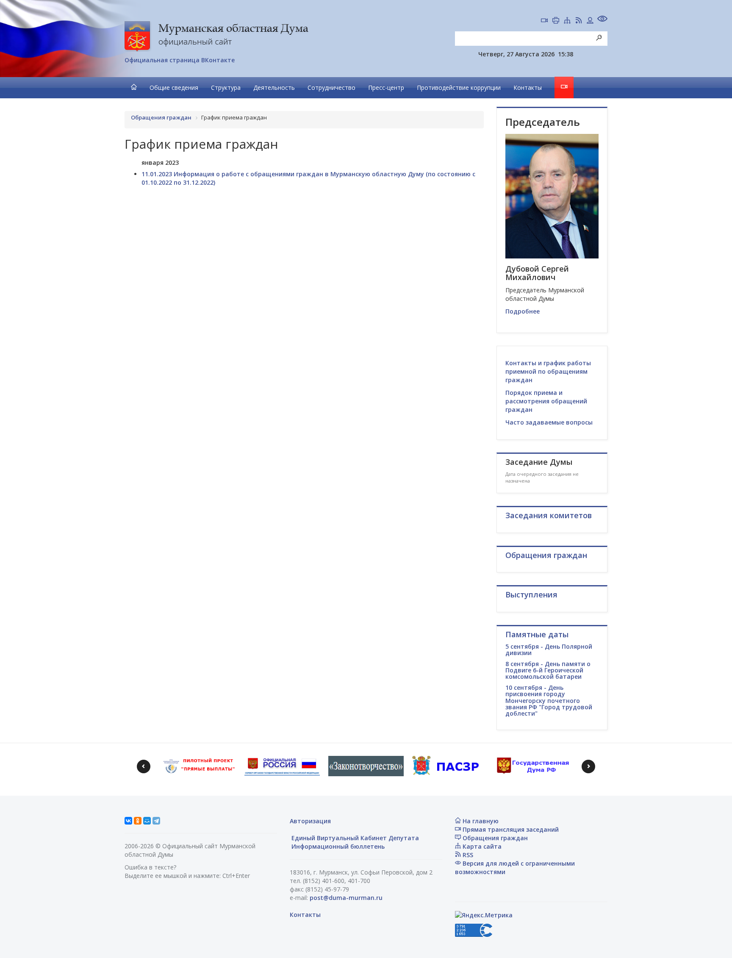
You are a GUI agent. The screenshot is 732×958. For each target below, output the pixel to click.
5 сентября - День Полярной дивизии (548, 649)
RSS (467, 855)
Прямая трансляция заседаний (510, 829)
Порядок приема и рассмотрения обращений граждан (546, 401)
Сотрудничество (331, 87)
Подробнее (522, 311)
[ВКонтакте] (128, 821)
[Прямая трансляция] (544, 21)
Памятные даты (536, 634)
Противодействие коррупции (459, 87)
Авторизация (310, 821)
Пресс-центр (386, 87)
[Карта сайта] (567, 21)
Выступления (531, 594)
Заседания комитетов (548, 515)
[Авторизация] (590, 21)
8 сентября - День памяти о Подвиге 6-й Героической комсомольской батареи (548, 670)
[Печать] (555, 21)
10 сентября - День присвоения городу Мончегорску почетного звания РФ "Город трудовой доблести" (548, 700)
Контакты (527, 87)
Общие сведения (174, 87)
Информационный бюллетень (337, 846)
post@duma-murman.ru (346, 898)
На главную (480, 821)
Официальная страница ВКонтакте (180, 60)
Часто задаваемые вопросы (549, 422)
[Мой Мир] (147, 821)
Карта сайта (481, 846)
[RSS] (578, 21)
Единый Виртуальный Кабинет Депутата (354, 838)
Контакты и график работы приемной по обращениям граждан (548, 371)
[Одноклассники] (137, 821)
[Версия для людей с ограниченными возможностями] (602, 20)
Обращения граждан (494, 838)
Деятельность (274, 87)
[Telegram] (156, 821)
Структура (226, 87)
